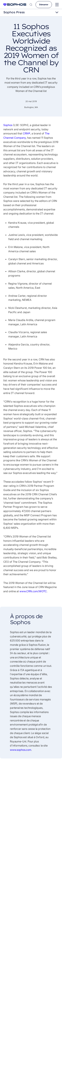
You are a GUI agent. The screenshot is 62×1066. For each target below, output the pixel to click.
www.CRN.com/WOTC (33, 591)
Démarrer (43, 4)
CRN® (26, 133)
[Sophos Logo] (14, 4)
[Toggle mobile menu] (57, 4)
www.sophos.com (20, 749)
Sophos (7, 125)
